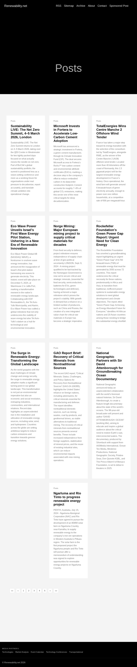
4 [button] (39, 591)
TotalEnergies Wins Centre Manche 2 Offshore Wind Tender (111, 131)
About (91, 5)
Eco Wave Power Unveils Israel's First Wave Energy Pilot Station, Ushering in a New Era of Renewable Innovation (25, 237)
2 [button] (28, 591)
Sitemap (69, 5)
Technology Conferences (56, 652)
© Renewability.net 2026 (13, 662)
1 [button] (23, 591)
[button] (12, 590)
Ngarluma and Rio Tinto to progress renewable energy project (67, 498)
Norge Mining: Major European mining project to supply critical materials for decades (67, 235)
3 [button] (34, 591)
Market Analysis (22, 652)
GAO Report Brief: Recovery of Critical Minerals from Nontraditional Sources (68, 360)
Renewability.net (15, 6)
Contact (102, 5)
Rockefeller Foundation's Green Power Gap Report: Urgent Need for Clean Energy (109, 235)
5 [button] (44, 591)
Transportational (76, 652)
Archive (80, 5)
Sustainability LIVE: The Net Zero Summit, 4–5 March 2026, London (25, 131)
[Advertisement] (68, 32)
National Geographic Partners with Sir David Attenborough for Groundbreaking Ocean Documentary (109, 366)
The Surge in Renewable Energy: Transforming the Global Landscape (25, 358)
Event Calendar (37, 652)
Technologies (7, 652)
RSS (58, 5)
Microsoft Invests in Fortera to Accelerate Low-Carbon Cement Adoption (67, 133)
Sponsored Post (118, 5)
